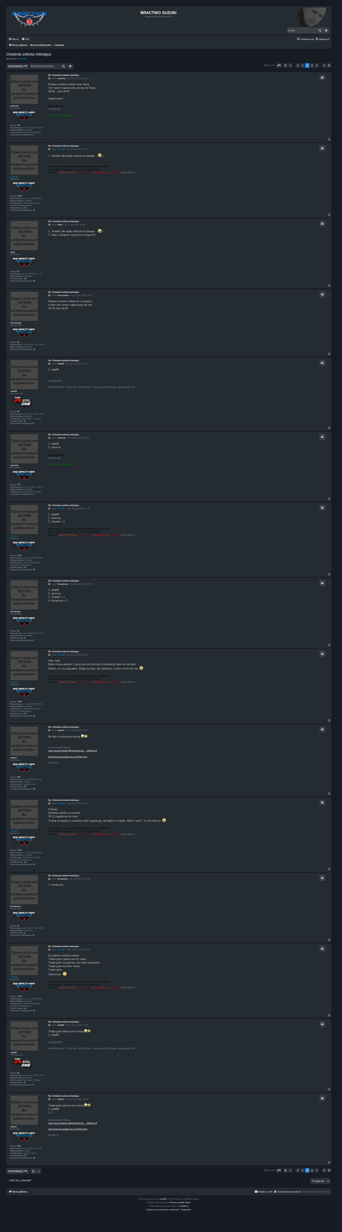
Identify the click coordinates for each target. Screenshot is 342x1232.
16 (25, 278)
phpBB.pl (184, 1206)
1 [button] (290, 65)
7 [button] (316, 65)
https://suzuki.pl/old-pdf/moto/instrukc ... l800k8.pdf (72, 750)
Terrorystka (15, 323)
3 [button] (297, 65)
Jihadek (22, 58)
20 (34, 281)
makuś (13, 758)
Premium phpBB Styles (180, 1202)
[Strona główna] (30, 18)
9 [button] (324, 65)
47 (34, 210)
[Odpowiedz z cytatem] (322, 77)
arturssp (14, 106)
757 (19, 125)
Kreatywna (15, 611)
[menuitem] (25, 39)
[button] (279, 65)
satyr (12, 252)
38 (18, 342)
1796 (19, 196)
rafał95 (13, 391)
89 (18, 411)
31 (18, 631)
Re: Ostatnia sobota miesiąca (63, 75)
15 (34, 349)
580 (19, 777)
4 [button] (302, 65)
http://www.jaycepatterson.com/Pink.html (67, 757)
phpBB (163, 1199)
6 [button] (312, 65)
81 (18, 271)
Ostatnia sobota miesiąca (28, 54)
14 (25, 208)
